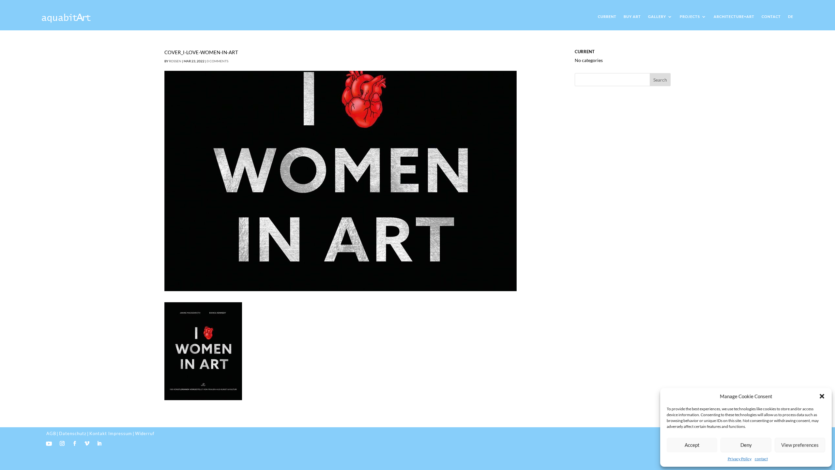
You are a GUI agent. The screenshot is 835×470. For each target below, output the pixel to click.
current (607, 16)
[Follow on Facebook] (75, 443)
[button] (822, 396)
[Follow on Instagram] (62, 443)
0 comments (217, 61)
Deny (746, 445)
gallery (657, 16)
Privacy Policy (740, 458)
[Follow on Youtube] (49, 443)
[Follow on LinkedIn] (99, 443)
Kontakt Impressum (110, 433)
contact (761, 458)
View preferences (800, 445)
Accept (692, 445)
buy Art (632, 16)
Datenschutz (72, 433)
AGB (51, 433)
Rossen (175, 61)
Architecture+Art (734, 16)
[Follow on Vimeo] (87, 443)
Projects (690, 16)
